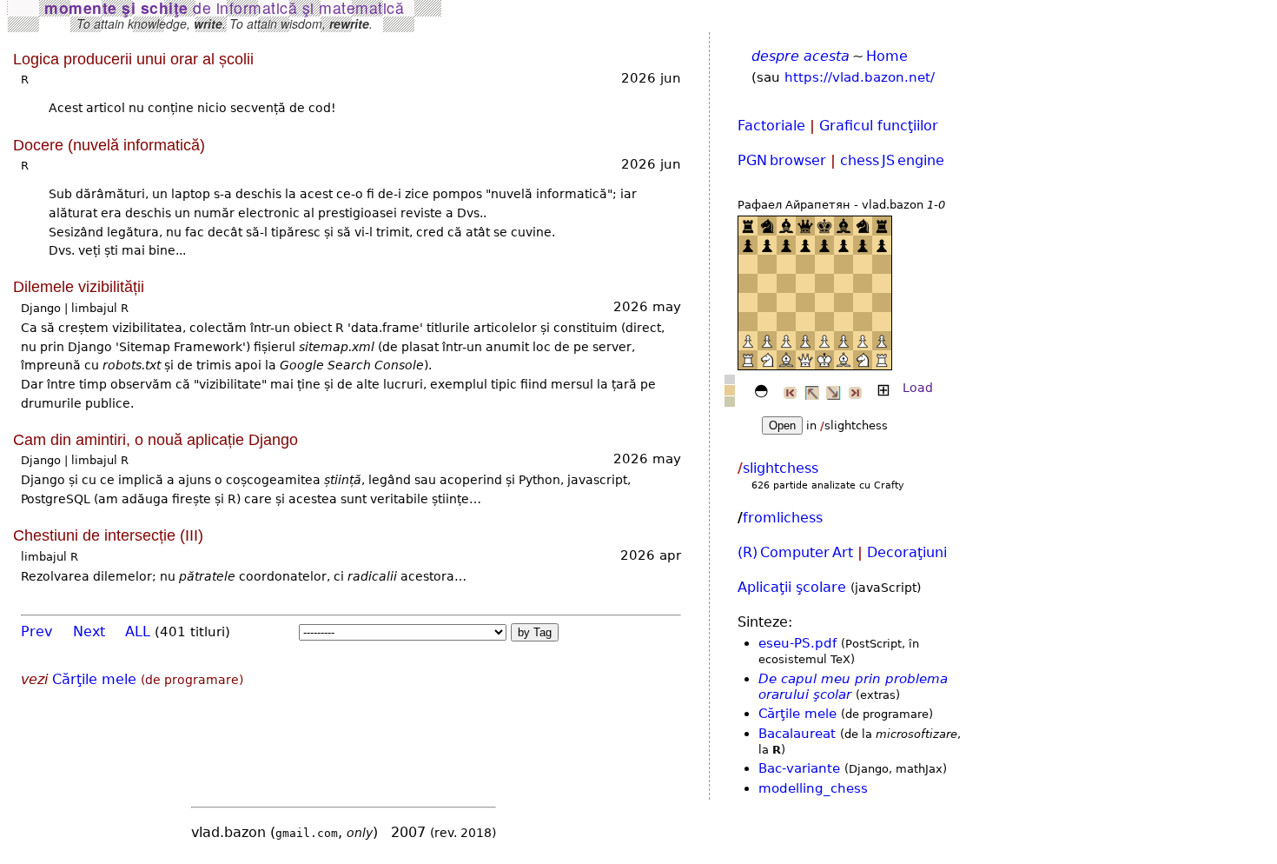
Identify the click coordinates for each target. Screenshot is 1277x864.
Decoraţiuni (907, 552)
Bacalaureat (797, 733)
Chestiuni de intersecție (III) (108, 535)
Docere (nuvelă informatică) (109, 145)
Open (782, 425)
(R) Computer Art (795, 552)
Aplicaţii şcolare (792, 587)
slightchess (780, 468)
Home (887, 56)
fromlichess (783, 517)
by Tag (535, 632)
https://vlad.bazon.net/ (859, 77)
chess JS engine (892, 160)
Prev (36, 631)
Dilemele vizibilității (78, 287)
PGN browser (782, 160)
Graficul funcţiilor (878, 125)
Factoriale (771, 125)
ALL (137, 631)
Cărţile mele (94, 679)
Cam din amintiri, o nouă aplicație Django (155, 440)
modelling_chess (813, 788)
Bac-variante (799, 768)
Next (89, 631)
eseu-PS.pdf (797, 643)
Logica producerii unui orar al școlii (133, 59)
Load (918, 388)
